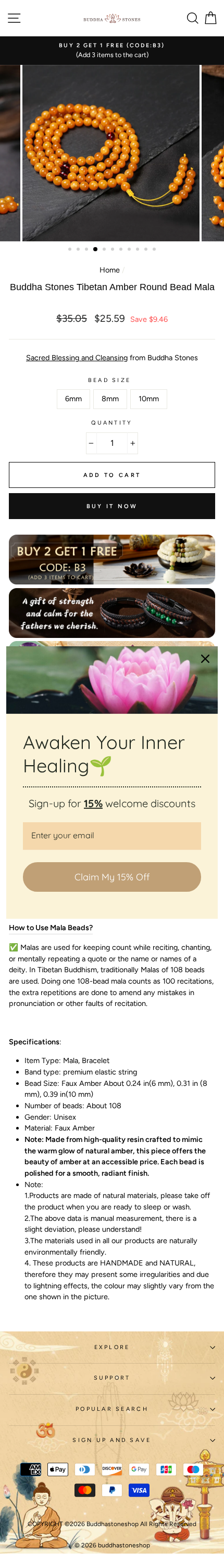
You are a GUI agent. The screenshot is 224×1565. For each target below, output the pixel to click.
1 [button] (70, 250)
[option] (112, 51)
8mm (110, 398)
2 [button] (79, 250)
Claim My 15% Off (112, 877)
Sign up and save (111, 1440)
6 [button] (113, 250)
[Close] (205, 658)
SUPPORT (112, 1378)
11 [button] (155, 250)
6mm (73, 398)
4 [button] (95, 249)
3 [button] (87, 250)
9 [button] (138, 250)
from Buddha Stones (112, 357)
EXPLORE (112, 1347)
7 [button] (122, 250)
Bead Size (109, 380)
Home (109, 270)
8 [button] (130, 250)
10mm (149, 398)
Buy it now (112, 506)
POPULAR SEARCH (112, 1409)
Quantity (111, 422)
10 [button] (147, 250)
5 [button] (105, 250)
